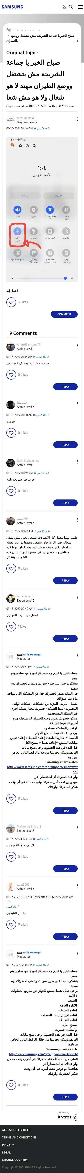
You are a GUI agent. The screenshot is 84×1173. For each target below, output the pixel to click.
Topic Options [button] (70, 40)
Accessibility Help (16, 1130)
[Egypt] (12, 7)
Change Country (15, 1160)
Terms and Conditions (19, 1137)
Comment (64, 314)
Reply (66, 387)
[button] (70, 119)
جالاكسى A (43, 128)
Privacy (8, 1145)
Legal (6, 1152)
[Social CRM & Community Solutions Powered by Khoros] (67, 1116)
